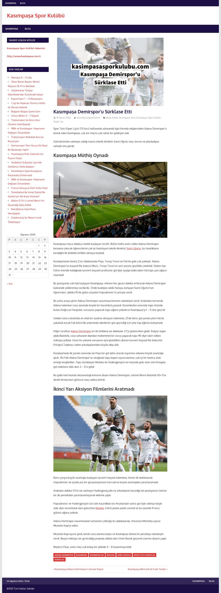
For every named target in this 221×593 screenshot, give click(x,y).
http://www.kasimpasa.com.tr (24, 56)
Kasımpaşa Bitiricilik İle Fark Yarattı (147, 569)
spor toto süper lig (144, 555)
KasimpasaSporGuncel (88, 117)
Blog (22, 3)
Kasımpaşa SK (97, 555)
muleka (111, 555)
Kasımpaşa (10, 3)
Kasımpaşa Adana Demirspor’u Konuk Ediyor (79, 569)
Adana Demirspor (81, 331)
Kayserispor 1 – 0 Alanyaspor (27, 98)
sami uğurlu (124, 555)
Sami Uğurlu (133, 248)
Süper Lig (58, 121)
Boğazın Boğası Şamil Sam (25, 111)
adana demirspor (64, 555)
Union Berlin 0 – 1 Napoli (25, 115)
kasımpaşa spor (127, 117)
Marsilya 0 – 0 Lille (21, 77)
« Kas (10, 283)
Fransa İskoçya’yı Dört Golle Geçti (29, 188)
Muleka (99, 508)
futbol (115, 117)
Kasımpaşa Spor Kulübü (36, 15)
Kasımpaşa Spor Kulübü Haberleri (26, 48)
